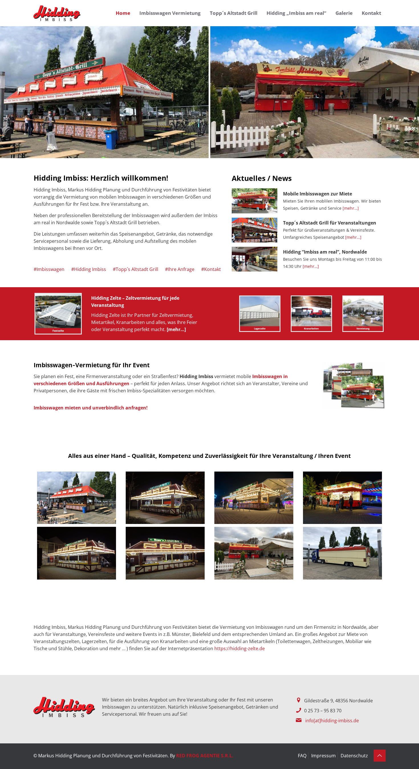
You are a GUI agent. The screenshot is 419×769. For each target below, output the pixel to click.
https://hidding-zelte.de (239, 648)
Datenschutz (354, 755)
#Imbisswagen (49, 269)
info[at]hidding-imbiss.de (332, 720)
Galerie (344, 13)
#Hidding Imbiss (88, 269)
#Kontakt (211, 269)
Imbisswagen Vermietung (170, 13)
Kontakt (371, 13)
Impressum (323, 755)
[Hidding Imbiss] (56, 13)
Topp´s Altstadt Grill (233, 13)
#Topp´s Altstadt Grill (135, 269)
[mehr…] (351, 208)
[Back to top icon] (380, 756)
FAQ (302, 755)
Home (123, 13)
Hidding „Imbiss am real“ (296, 13)
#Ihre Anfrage (179, 269)
